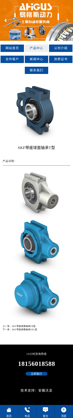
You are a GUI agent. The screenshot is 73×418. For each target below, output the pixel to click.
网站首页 (12, 48)
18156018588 (36, 363)
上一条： (19, 326)
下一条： (20, 329)
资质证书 (61, 59)
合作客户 (12, 59)
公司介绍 (61, 48)
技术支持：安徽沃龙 (36, 390)
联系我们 (36, 70)
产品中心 (36, 48)
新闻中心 (36, 59)
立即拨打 (36, 373)
